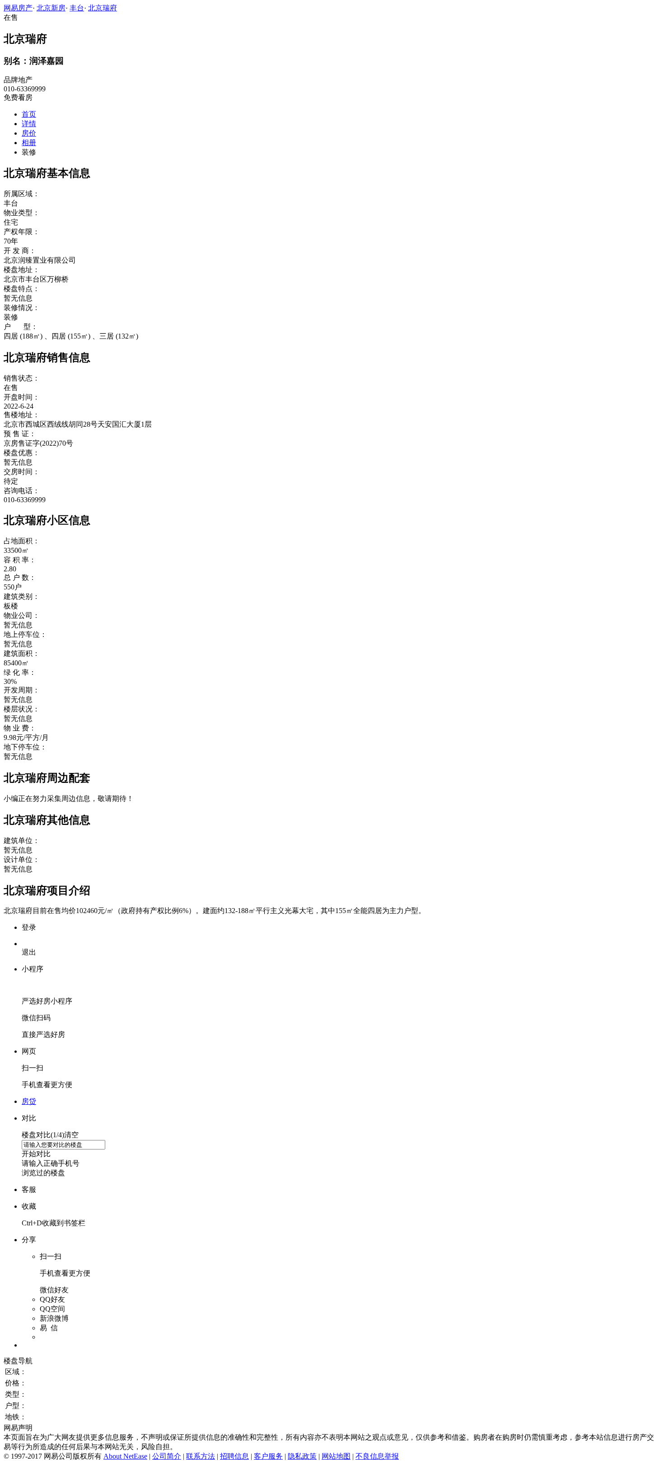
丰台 (77, 8)
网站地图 (336, 1456)
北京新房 (51, 8)
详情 (29, 123)
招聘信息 (234, 1456)
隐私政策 (302, 1456)
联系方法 (200, 1456)
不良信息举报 (377, 1456)
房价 (29, 133)
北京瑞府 (102, 8)
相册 (29, 142)
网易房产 (18, 8)
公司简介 (166, 1456)
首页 (29, 114)
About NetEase (125, 1456)
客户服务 (268, 1456)
